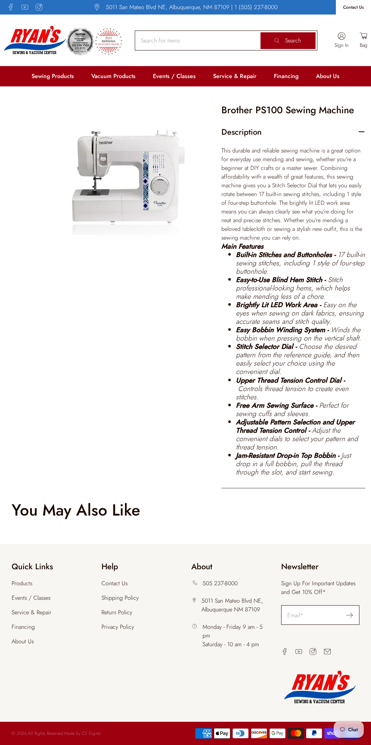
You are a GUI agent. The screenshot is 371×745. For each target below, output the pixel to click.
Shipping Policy (120, 598)
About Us (327, 76)
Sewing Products (53, 76)
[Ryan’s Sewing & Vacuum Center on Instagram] (39, 7)
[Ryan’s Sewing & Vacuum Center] (63, 40)
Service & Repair (235, 76)
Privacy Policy (117, 627)
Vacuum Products (113, 76)
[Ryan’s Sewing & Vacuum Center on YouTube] (24, 7)
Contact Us (353, 7)
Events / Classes (174, 76)
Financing (286, 76)
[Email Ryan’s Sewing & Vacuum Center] (327, 651)
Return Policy (116, 612)
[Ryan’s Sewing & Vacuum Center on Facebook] (10, 7)
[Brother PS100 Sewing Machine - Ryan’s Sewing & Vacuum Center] (127, 180)
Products (22, 583)
